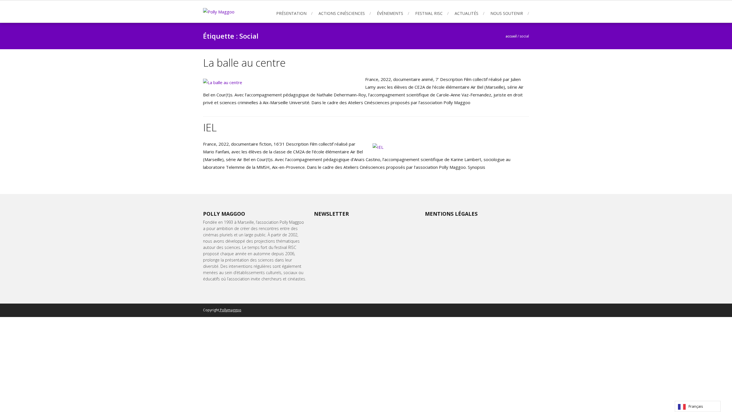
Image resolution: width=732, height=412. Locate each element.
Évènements (390, 13)
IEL (210, 127)
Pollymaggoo (230, 310)
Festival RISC (429, 13)
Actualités (466, 13)
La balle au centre (244, 63)
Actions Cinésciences (342, 13)
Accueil (511, 36)
